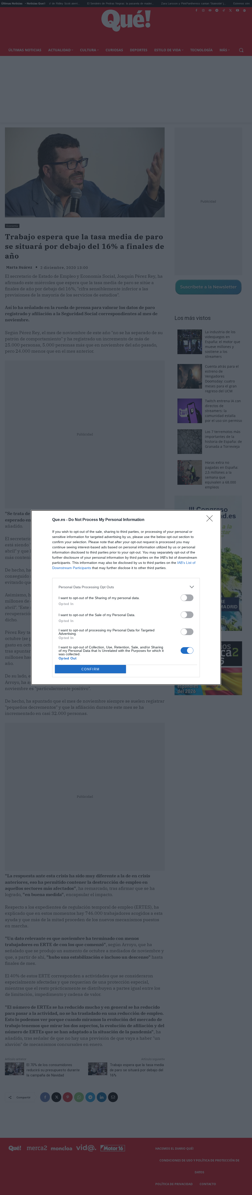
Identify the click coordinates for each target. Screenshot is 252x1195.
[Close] (211, 520)
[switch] (187, 597)
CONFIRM (90, 669)
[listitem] (126, 586)
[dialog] (126, 597)
